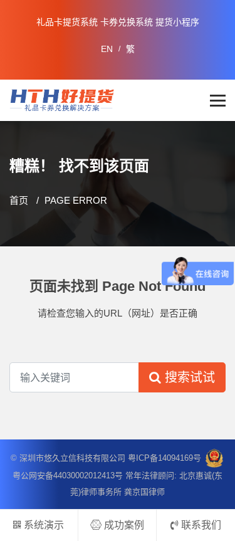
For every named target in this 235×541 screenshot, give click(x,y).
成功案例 (123, 525)
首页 (18, 200)
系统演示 (42, 525)
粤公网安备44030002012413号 (68, 475)
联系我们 (200, 525)
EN (107, 49)
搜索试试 (188, 377)
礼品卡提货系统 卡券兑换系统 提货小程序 (117, 22)
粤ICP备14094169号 (164, 457)
